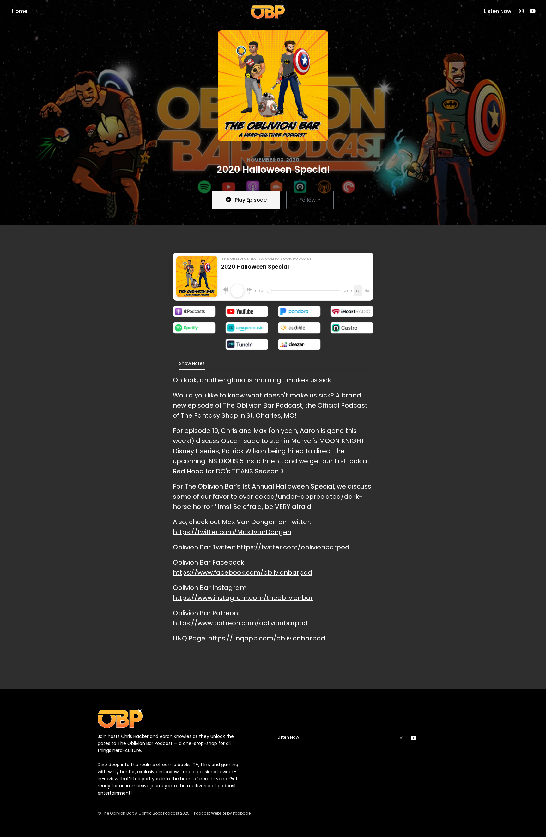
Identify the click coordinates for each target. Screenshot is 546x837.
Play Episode (251, 199)
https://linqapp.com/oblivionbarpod (266, 638)
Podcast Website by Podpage (222, 813)
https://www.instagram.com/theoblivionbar (243, 597)
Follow (308, 199)
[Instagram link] (521, 11)
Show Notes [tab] (192, 363)
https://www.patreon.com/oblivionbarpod (240, 623)
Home (19, 11)
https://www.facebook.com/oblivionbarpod (242, 572)
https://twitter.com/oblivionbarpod (293, 547)
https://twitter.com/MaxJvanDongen (232, 532)
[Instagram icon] (401, 738)
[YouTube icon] (413, 738)
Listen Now (497, 11)
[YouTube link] (532, 11)
